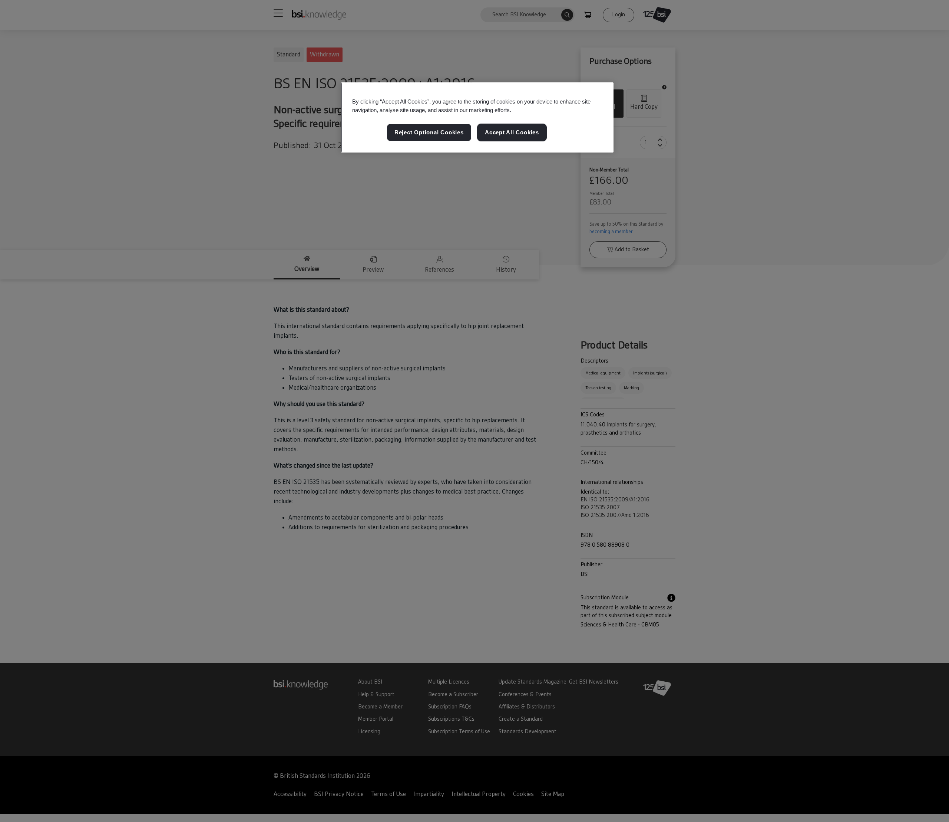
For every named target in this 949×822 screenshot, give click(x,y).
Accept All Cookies (512, 132)
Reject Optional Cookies (429, 132)
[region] (477, 117)
